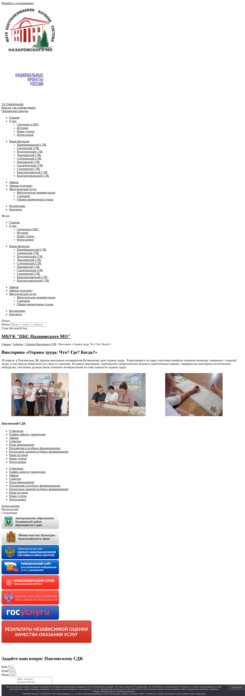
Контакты (15, 209)
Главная (14, 117)
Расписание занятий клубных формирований (38, 451)
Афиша (14, 182)
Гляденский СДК (28, 148)
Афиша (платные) (20, 185)
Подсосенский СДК (30, 151)
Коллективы (17, 206)
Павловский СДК (28, 162)
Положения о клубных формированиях (34, 448)
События (15, 441)
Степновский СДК (29, 158)
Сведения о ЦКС (28, 124)
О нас (13, 121)
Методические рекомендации (36, 192)
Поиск (6, 324)
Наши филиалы (19, 141)
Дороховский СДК (29, 155)
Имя (5, 666)
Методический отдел (23, 189)
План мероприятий (21, 444)
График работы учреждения (27, 434)
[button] (122, 216)
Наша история (18, 455)
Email (5, 670)
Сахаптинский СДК (30, 165)
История (22, 128)
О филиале (16, 431)
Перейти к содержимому (18, 3)
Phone (6, 674)
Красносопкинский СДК (33, 175)
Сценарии (23, 196)
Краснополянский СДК (32, 172)
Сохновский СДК (28, 168)
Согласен (236, 688)
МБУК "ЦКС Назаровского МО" (36, 336)
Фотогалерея (25, 134)
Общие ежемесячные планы (35, 199)
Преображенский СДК (31, 144)
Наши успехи (25, 131)
